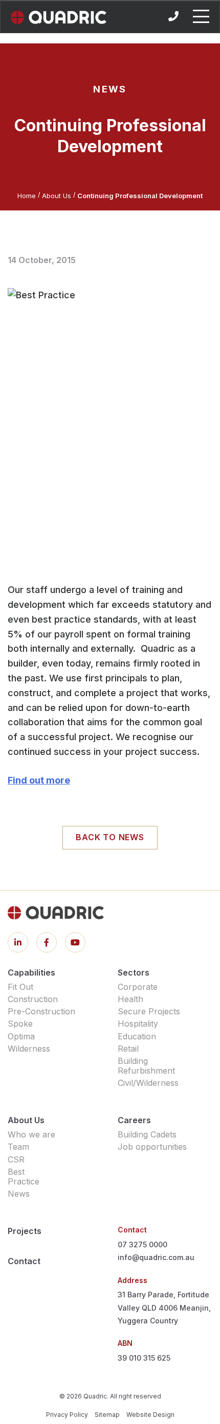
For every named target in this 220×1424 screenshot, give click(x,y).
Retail (128, 1048)
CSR (16, 1159)
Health (130, 999)
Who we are (31, 1134)
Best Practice (23, 1176)
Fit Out (20, 987)
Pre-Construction (41, 1011)
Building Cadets (147, 1134)
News (19, 1194)
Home (26, 196)
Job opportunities (152, 1147)
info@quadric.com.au (156, 1257)
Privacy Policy (67, 1414)
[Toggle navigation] (201, 16)
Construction (33, 999)
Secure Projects (149, 1011)
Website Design (150, 1414)
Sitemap (107, 1414)
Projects (24, 1231)
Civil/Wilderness (148, 1083)
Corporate (138, 987)
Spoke (20, 1023)
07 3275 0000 (142, 1244)
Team (18, 1147)
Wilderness (29, 1048)
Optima (21, 1036)
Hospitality (138, 1023)
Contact (24, 1261)
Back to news (110, 837)
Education (137, 1036)
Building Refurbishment (146, 1066)
